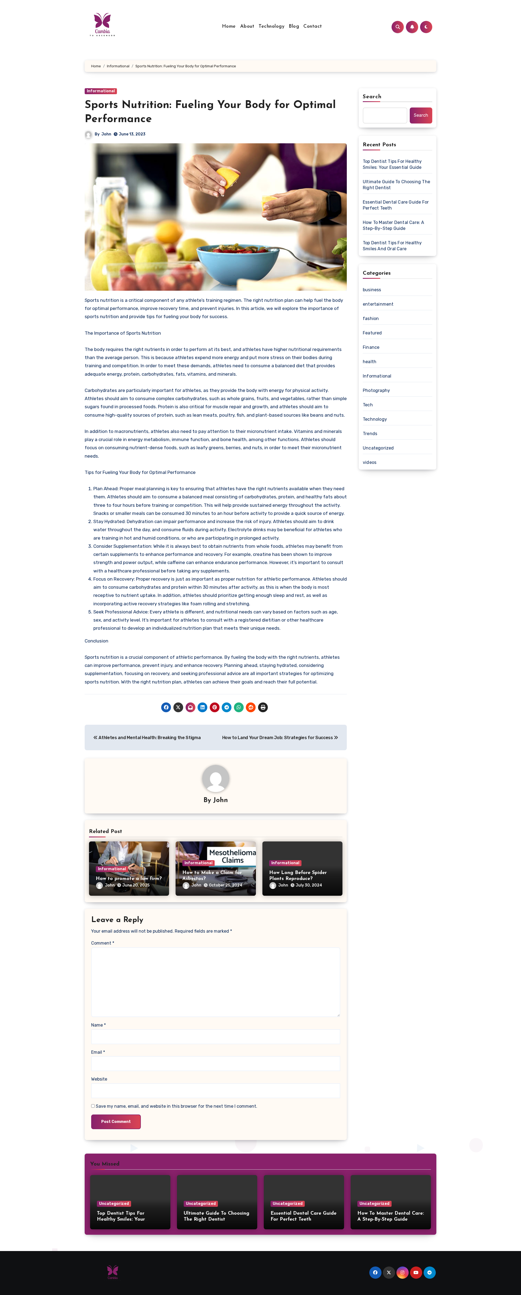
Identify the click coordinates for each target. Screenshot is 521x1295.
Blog (294, 26)
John (106, 134)
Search (372, 97)
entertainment (378, 304)
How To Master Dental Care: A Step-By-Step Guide (393, 225)
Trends (370, 433)
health (369, 361)
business (372, 289)
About (247, 26)
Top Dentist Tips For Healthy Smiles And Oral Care (392, 245)
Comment (102, 943)
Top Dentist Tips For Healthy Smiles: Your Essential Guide (392, 164)
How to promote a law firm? (129, 878)
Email (98, 1052)
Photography (376, 390)
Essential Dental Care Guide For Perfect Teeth (396, 205)
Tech (368, 404)
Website (99, 1079)
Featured (372, 332)
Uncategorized (378, 448)
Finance (371, 347)
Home (229, 26)
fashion (371, 318)
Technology (271, 26)
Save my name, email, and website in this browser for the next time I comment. (176, 1106)
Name (98, 1025)
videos (369, 462)
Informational (101, 91)
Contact (312, 26)
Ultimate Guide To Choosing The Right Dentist (396, 184)
